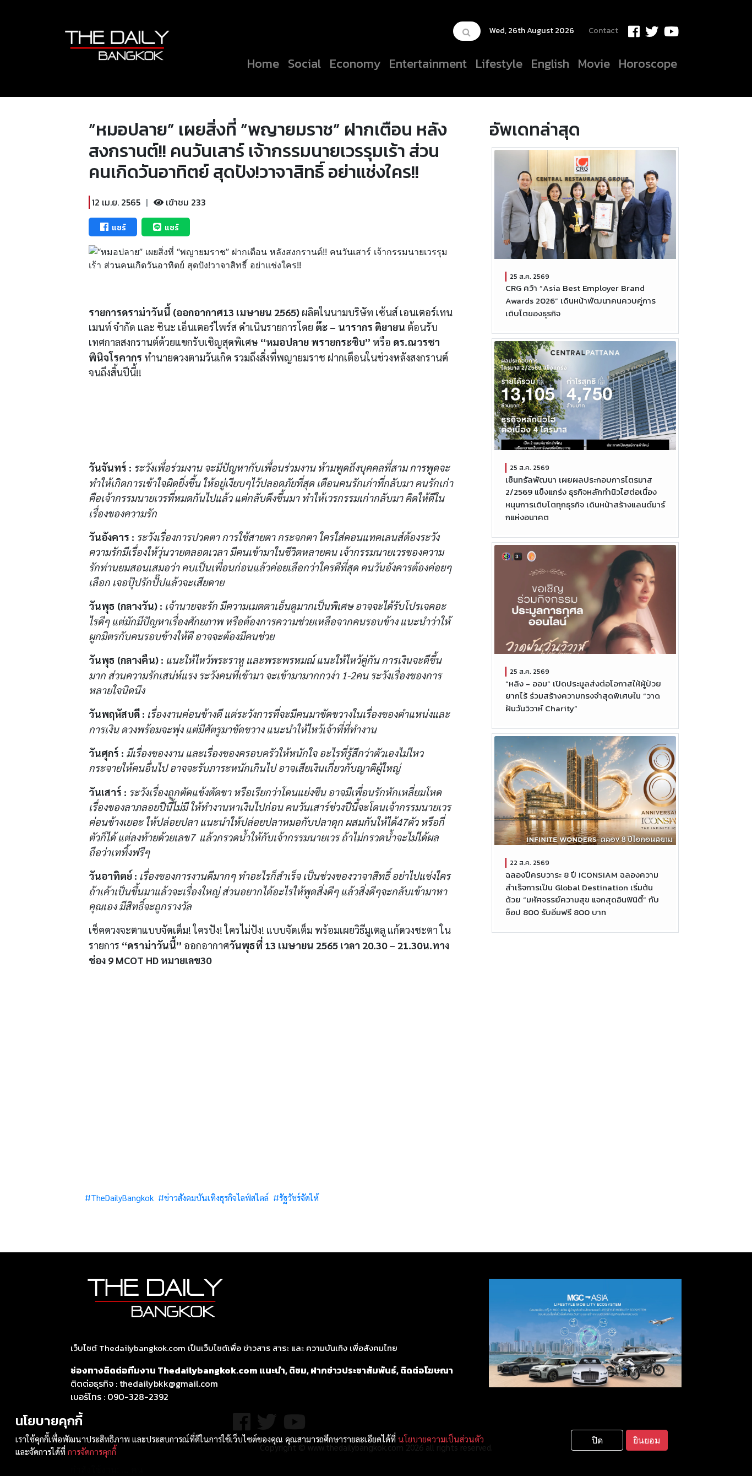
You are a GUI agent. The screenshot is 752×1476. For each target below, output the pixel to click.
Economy (355, 63)
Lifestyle (499, 63)
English (550, 63)
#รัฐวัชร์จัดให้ (296, 1197)
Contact (603, 30)
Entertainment (428, 63)
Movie (594, 63)
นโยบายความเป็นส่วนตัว (441, 1439)
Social (304, 63)
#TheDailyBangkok (119, 1197)
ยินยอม (647, 1440)
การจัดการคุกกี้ (92, 1451)
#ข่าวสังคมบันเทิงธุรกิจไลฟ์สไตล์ (213, 1197)
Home (263, 63)
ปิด (597, 1440)
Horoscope (648, 63)
